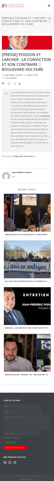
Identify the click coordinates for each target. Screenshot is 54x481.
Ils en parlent (11, 78)
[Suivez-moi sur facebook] (5, 462)
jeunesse (46, 115)
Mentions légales (27, 479)
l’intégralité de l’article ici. (23, 156)
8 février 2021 (32, 75)
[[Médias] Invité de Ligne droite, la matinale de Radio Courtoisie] (27, 213)
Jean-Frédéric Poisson (13, 75)
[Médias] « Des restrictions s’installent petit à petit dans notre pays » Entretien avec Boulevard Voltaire (28, 328)
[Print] (21, 83)
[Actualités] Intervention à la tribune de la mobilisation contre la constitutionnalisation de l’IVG (28, 281)
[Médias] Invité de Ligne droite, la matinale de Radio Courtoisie (28, 234)
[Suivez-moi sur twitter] (9, 462)
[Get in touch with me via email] (13, 176)
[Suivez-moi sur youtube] (14, 462)
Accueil (6, 29)
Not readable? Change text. (11, 438)
